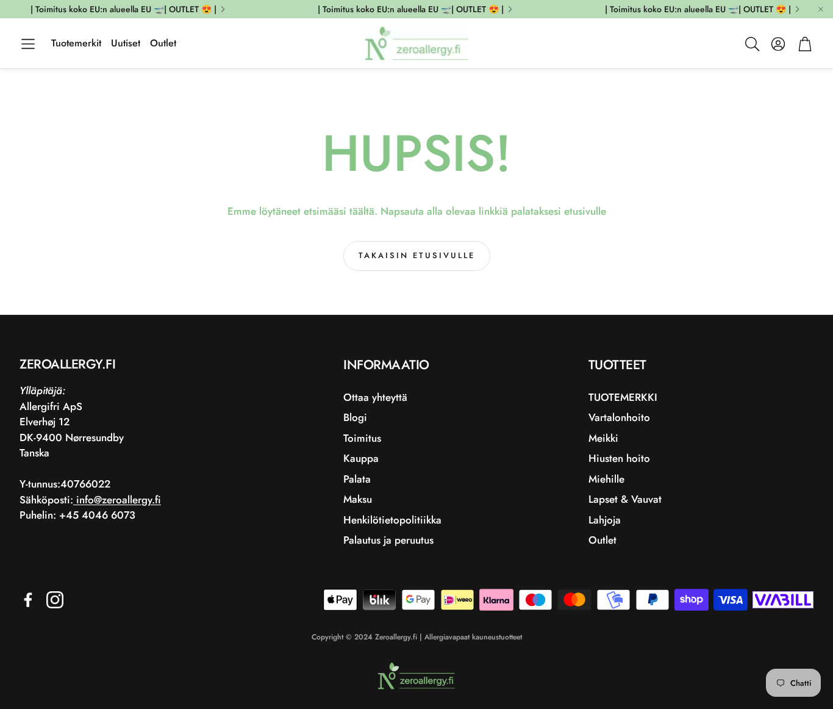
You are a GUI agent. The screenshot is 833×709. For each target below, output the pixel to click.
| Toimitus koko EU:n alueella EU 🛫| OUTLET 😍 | (123, 9)
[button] (28, 44)
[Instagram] (54, 599)
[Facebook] (28, 599)
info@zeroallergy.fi (117, 499)
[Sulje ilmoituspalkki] (821, 9)
